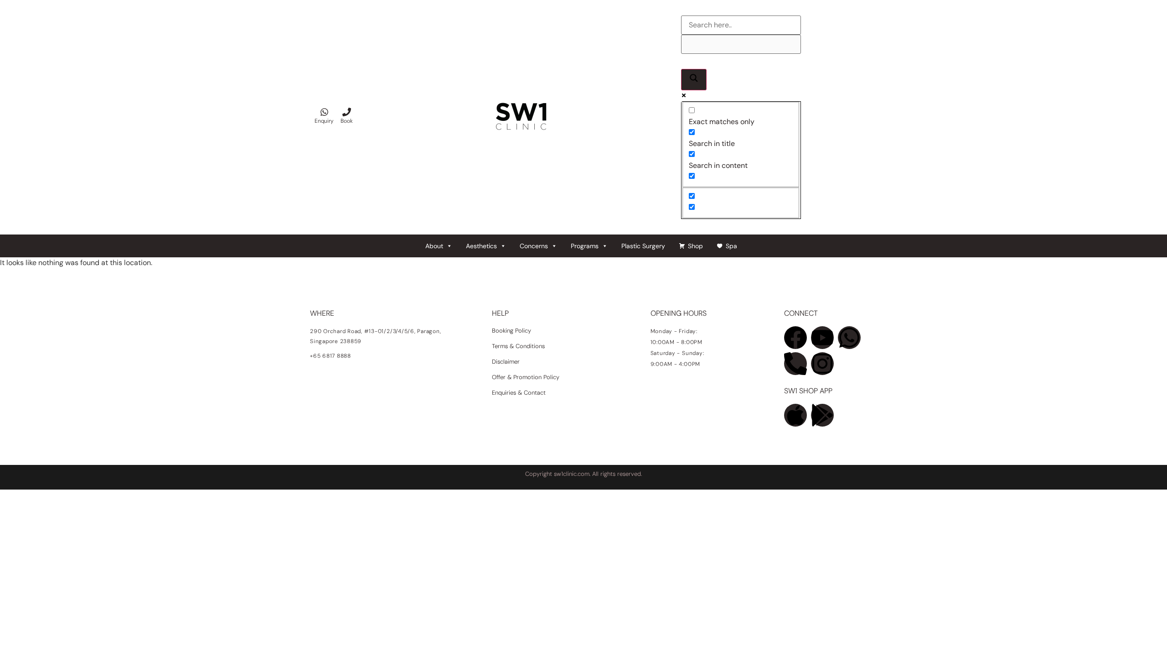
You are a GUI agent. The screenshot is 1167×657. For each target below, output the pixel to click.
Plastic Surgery (643, 246)
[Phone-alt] (795, 363)
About (434, 246)
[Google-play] (822, 415)
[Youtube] (822, 337)
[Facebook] (795, 337)
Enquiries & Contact (519, 392)
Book (347, 121)
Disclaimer (506, 361)
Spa (731, 246)
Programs (585, 246)
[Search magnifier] (694, 79)
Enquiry (324, 121)
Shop (695, 246)
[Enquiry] (324, 112)
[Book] (346, 112)
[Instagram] (822, 363)
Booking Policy (511, 330)
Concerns (534, 246)
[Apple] (795, 415)
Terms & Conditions (518, 346)
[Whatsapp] (849, 337)
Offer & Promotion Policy (525, 377)
